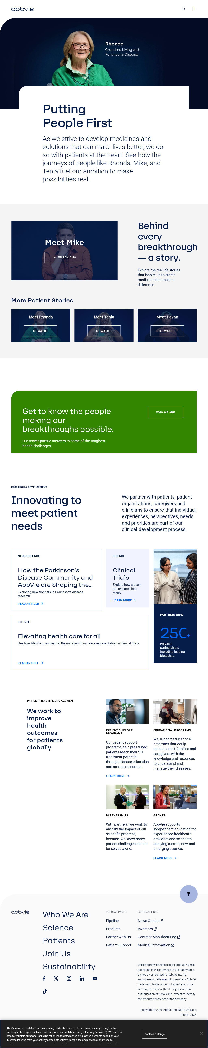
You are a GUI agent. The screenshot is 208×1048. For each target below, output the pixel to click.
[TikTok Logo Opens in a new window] (45, 991)
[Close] (201, 1033)
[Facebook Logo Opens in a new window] (44, 978)
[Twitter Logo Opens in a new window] (56, 978)
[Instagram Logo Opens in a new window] (69, 978)
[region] (104, 1034)
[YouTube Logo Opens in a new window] (95, 978)
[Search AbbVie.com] (184, 9)
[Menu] (194, 9)
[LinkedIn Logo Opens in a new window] (82, 978)
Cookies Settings (155, 1034)
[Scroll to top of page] (189, 894)
